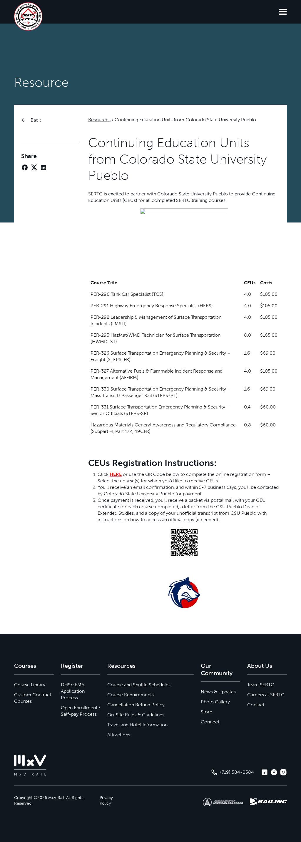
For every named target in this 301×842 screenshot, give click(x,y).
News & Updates (218, 692)
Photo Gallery (215, 702)
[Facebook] (24, 167)
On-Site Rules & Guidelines (135, 715)
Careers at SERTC (266, 694)
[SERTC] (28, 16)
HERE (116, 474)
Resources (99, 119)
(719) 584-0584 (237, 772)
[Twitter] (34, 167)
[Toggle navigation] (283, 12)
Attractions (118, 735)
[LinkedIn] (43, 167)
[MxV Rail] (30, 765)
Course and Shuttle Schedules (138, 684)
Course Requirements (130, 694)
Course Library (29, 684)
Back (36, 120)
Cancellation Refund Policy (136, 705)
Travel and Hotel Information (137, 725)
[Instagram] (283, 772)
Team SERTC (260, 684)
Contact (255, 705)
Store (206, 712)
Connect (210, 722)
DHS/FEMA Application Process (73, 691)
